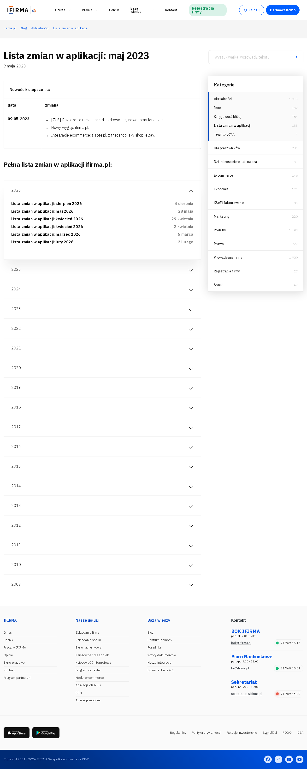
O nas (8, 633)
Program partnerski (17, 678)
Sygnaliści (270, 733)
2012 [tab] (16, 525)
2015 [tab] (16, 466)
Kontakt (9, 670)
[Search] (297, 57)
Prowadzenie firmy (228, 257)
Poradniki (154, 647)
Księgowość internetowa (93, 663)
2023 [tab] (16, 309)
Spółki (218, 285)
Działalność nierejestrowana (235, 162)
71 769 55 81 (290, 668)
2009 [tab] (16, 584)
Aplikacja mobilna (88, 700)
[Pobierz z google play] (45, 732)
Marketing (222, 216)
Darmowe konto (282, 10)
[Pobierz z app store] (17, 732)
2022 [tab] (16, 328)
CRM (79, 693)
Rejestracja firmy (227, 271)
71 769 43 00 (290, 694)
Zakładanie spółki (88, 640)
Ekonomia (221, 189)
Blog (151, 633)
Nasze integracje (160, 663)
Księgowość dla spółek (92, 655)
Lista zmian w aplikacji (232, 125)
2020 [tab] (16, 368)
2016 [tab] (16, 446)
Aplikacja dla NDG (88, 685)
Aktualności (223, 99)
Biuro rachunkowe (89, 647)
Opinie (8, 655)
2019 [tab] (16, 387)
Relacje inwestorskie (242, 733)
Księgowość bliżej (227, 116)
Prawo (219, 244)
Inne (217, 108)
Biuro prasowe (14, 663)
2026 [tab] (16, 190)
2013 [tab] (16, 505)
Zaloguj (254, 10)
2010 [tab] (16, 564)
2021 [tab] (16, 348)
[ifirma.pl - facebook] (268, 759)
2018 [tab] (16, 407)
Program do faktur (88, 670)
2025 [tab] (16, 269)
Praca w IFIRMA (15, 647)
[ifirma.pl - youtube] (299, 759)
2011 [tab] (16, 545)
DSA (300, 733)
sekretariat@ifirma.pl (246, 694)
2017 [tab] (16, 427)
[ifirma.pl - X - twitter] (278, 759)
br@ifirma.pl (240, 668)
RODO (287, 733)
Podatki (220, 230)
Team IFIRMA (224, 134)
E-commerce (223, 175)
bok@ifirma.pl (241, 643)
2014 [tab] (16, 486)
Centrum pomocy (160, 640)
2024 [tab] (16, 289)
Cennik (8, 640)
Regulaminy (178, 733)
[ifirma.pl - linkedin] (289, 759)
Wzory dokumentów (162, 655)
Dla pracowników (227, 148)
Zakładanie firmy (87, 633)
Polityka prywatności (206, 733)
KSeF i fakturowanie (229, 203)
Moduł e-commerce (90, 678)
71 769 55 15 (290, 643)
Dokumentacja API (161, 670)
